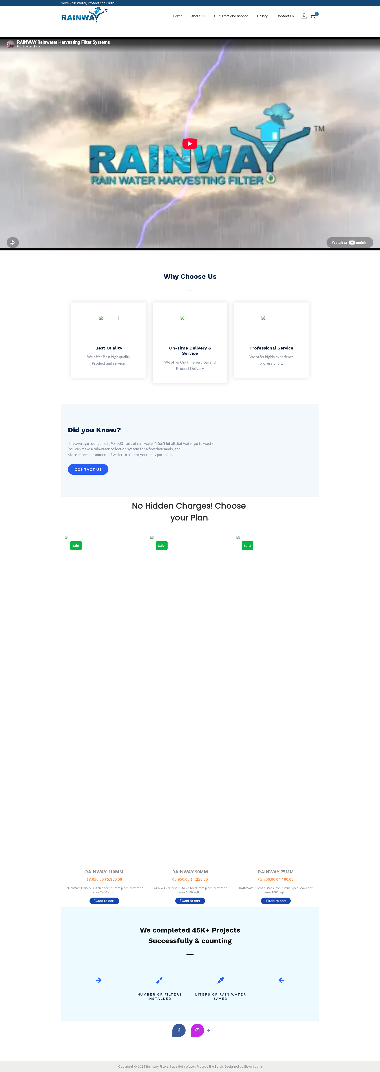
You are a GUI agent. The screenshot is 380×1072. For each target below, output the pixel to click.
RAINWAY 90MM (190, 872)
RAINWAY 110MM (104, 872)
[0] (312, 16)
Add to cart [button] (106, 901)
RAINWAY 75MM (276, 872)
